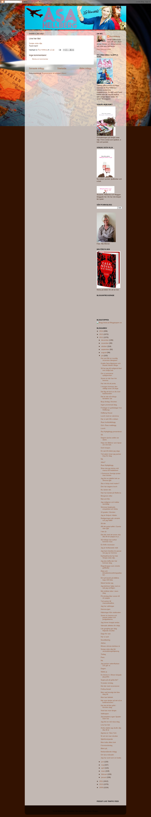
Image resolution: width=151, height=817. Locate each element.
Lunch (103, 428)
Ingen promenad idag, (109, 405)
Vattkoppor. (105, 714)
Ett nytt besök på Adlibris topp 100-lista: (110, 579)
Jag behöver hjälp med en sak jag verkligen (110, 587)
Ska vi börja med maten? (110, 483)
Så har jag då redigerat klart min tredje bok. (111, 369)
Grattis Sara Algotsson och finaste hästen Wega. (111, 364)
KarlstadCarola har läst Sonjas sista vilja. (109, 557)
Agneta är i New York (108, 733)
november (105, 343)
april (103, 768)
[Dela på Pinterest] (73, 50)
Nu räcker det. (106, 490)
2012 (101, 337)
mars (103, 771)
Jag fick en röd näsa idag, (110, 722)
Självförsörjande (107, 739)
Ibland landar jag (107, 583)
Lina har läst (105, 725)
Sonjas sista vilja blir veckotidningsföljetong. (110, 650)
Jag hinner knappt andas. (110, 622)
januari (104, 777)
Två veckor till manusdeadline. (107, 602)
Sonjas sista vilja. (35, 43)
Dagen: (103, 668)
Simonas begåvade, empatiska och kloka (109, 508)
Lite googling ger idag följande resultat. (109, 629)
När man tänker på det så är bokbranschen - (111, 701)
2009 (101, 787)
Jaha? (103, 462)
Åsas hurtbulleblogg (108, 422)
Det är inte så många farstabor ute (108, 397)
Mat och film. (105, 499)
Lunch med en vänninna (110, 416)
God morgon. (106, 448)
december (105, 340)
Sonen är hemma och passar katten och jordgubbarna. (109, 617)
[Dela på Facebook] (71, 50)
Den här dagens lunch (109, 486)
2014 (101, 331)
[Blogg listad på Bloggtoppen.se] (109, 323)
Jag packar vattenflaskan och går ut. (110, 664)
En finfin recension (108, 545)
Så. (102, 435)
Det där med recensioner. (110, 686)
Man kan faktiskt (107, 697)
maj (102, 765)
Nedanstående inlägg (109, 752)
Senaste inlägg (36, 68)
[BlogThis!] (66, 50)
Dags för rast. (106, 634)
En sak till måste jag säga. (110, 451)
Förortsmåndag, (107, 745)
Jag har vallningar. (107, 606)
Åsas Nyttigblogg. (107, 465)
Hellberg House (106, 413)
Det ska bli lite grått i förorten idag (108, 706)
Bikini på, (104, 748)
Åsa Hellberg (115, 36)
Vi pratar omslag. (107, 683)
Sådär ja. (104, 672)
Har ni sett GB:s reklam (109, 419)
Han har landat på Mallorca (111, 493)
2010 (101, 784)
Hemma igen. (106, 609)
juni (102, 762)
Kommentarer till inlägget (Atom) (54, 73)
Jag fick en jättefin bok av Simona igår (110, 479)
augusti (104, 352)
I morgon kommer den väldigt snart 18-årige (109, 387)
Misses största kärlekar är (110, 646)
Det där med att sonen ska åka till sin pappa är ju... (111, 535)
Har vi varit (105, 637)
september (105, 349)
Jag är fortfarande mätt (109, 548)
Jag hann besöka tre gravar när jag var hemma (111, 552)
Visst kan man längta (108, 710)
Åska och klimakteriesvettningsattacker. (111, 573)
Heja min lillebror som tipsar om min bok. (111, 444)
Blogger (95, 811)
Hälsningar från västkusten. (111, 612)
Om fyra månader (107, 755)
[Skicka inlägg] (59, 50)
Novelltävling (105, 640)
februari (104, 774)
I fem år (104, 531)
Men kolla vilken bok (108, 742)
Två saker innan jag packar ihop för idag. (111, 455)
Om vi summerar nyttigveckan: (107, 374)
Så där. (103, 523)
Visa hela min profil (104, 49)
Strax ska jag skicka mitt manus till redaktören (110, 469)
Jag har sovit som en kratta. (111, 758)
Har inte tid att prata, (108, 383)
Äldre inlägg (85, 68)
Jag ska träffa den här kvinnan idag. (109, 562)
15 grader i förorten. (108, 512)
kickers (81, 811)
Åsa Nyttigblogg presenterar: (111, 431)
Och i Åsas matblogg (108, 425)
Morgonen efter (106, 496)
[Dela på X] (68, 50)
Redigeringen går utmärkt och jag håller (110, 519)
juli (102, 355)
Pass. (103, 657)
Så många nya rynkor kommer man (109, 541)
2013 (101, 334)
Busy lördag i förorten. (109, 402)
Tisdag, (103, 654)
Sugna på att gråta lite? (109, 680)
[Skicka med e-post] (64, 50)
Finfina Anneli (106, 689)
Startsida (61, 68)
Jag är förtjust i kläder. (109, 515)
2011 (101, 781)
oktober (104, 346)
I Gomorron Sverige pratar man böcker (110, 474)
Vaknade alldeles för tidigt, (110, 625)
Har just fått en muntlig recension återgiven (109, 359)
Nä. (102, 459)
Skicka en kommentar (40, 59)
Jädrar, (103, 643)
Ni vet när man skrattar (109, 736)
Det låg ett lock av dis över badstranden (110, 392)
